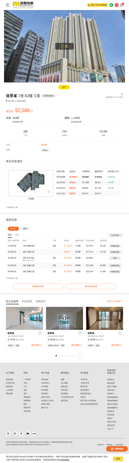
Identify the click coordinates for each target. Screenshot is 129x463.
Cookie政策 (64, 460)
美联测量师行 (112, 408)
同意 (118, 459)
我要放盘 (119, 449)
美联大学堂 (111, 422)
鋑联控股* (111, 383)
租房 (25, 404)
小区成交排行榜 (67, 397)
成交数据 (64, 393)
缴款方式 (44, 408)
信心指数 (64, 383)
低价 (25, 393)
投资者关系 (10, 383)
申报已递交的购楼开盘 (89, 404)
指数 (62, 379)
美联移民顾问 (112, 401)
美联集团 (9, 379)
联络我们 (44, 393)
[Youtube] (28, 433)
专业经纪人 (45, 383)
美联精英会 (84, 390)
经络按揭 (110, 415)
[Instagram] (14, 433)
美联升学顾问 (112, 404)
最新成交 (64, 386)
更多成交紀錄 (91, 286)
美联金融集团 (112, 397)
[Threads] (8, 433)
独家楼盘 (27, 401)
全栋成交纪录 (38, 286)
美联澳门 (110, 394)
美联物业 (110, 380)
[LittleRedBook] (34, 433)
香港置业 (110, 411)
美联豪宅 (27, 397)
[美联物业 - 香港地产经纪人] (23, 5)
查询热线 (44, 390)
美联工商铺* (112, 387)
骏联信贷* (111, 425)
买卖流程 (27, 411)
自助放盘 (44, 379)
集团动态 (9, 386)
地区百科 (64, 401)
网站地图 (9, 393)
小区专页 (83, 379)
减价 (25, 390)
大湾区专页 (84, 383)
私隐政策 (109, 445)
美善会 (83, 397)
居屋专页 (27, 408)
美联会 (109, 418)
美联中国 (110, 390)
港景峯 (44, 145)
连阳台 (45, 150)
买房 (25, 383)
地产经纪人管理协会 (88, 401)
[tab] (10, 235)
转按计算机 (45, 404)
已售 (64, 46)
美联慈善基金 (85, 393)
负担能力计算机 (47, 401)
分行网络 (44, 386)
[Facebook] (21, 433)
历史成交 (64, 390)
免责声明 (101, 445)
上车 (25, 386)
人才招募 (9, 390)
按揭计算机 (45, 397)
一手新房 (27, 379)
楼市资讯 (83, 386)
